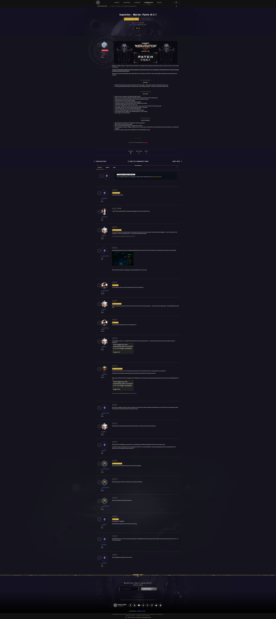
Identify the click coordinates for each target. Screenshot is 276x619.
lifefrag (133, 236)
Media (159, 2)
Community (148, 2)
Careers (137, 2)
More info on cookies (143, 615)
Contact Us (151, 599)
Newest (100, 167)
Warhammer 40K (131, 19)
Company (126, 2)
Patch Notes (146, 19)
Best (114, 167)
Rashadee (134, 24)
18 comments (138, 165)
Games (116, 2)
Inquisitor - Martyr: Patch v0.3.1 (127, 174)
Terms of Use (130, 599)
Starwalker (134, 393)
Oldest (107, 167)
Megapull (136, 22)
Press (123, 599)
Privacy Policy (141, 599)
